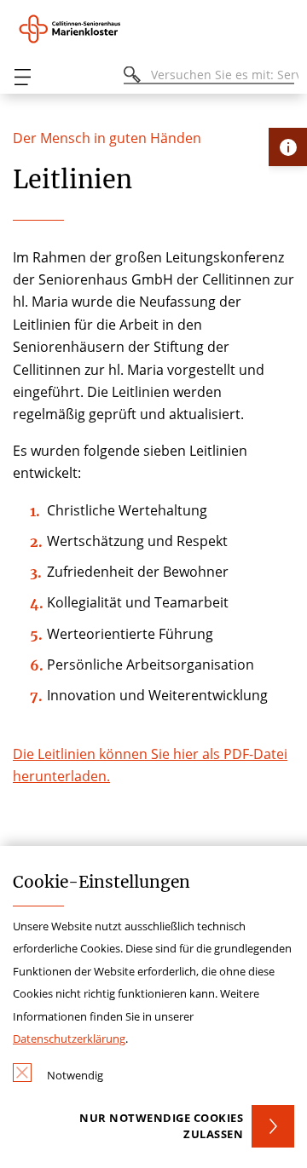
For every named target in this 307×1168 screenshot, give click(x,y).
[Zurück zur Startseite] (89, 29)
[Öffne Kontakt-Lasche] (288, 147)
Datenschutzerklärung (69, 1038)
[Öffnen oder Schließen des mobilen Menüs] (22, 77)
